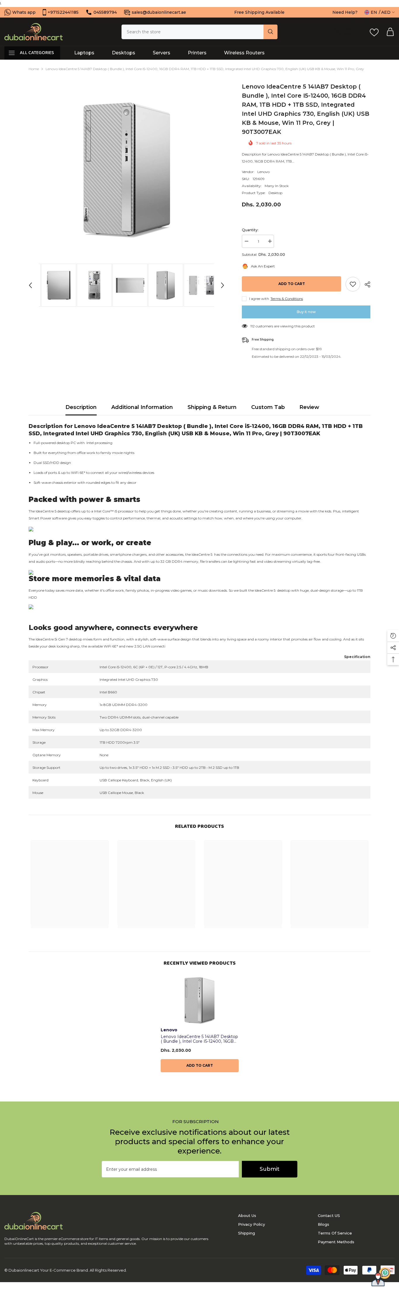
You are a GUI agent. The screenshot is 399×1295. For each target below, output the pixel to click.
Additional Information (142, 407)
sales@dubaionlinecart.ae (159, 12)
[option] (127, 170)
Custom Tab (268, 407)
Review (309, 407)
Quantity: (250, 230)
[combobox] (192, 32)
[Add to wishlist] (353, 284)
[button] (30, 285)
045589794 (105, 12)
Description (81, 407)
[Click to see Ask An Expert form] (381, 1277)
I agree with (259, 298)
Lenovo (263, 172)
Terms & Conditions (286, 298)
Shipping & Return (212, 407)
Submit (270, 1169)
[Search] (199, 32)
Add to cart (291, 284)
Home (34, 69)
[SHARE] (365, 284)
